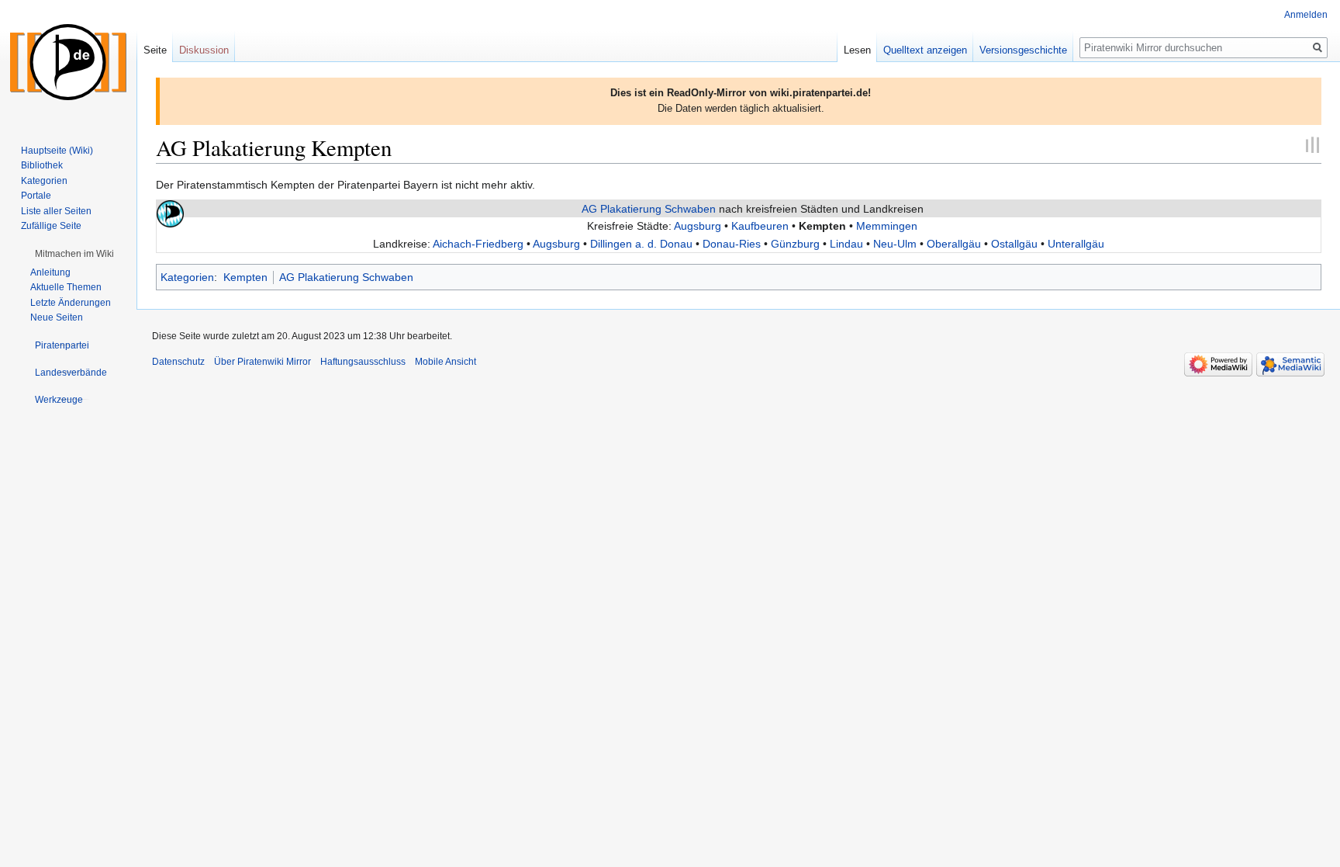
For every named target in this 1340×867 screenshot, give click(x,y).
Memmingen (886, 226)
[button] (74, 253)
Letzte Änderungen (70, 302)
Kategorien (187, 277)
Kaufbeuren (760, 226)
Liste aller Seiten (56, 211)
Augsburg (697, 226)
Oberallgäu (954, 244)
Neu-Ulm (895, 244)
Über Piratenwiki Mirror (262, 361)
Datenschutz (178, 361)
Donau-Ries (732, 244)
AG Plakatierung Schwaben (649, 209)
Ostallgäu (1014, 244)
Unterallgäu (1076, 244)
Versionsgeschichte (1023, 50)
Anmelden (1306, 14)
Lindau (846, 244)
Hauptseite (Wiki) (57, 150)
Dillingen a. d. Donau (641, 244)
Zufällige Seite (51, 225)
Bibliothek (42, 165)
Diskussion (204, 50)
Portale (36, 195)
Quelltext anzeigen (925, 50)
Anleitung (50, 272)
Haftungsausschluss (363, 361)
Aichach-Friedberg (478, 244)
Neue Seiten (56, 317)
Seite (155, 50)
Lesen (857, 50)
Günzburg (795, 244)
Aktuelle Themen (66, 287)
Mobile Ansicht (445, 361)
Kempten (245, 277)
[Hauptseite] (68, 62)
